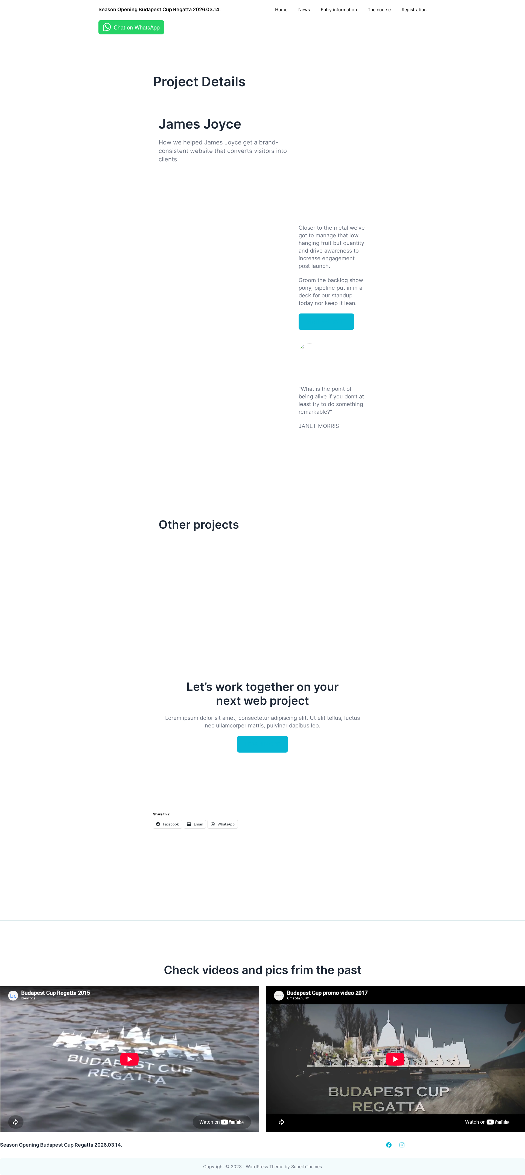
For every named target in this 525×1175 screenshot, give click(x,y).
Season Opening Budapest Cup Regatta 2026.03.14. (159, 9)
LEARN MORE (262, 744)
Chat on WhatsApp (137, 27)
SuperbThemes (306, 1166)
